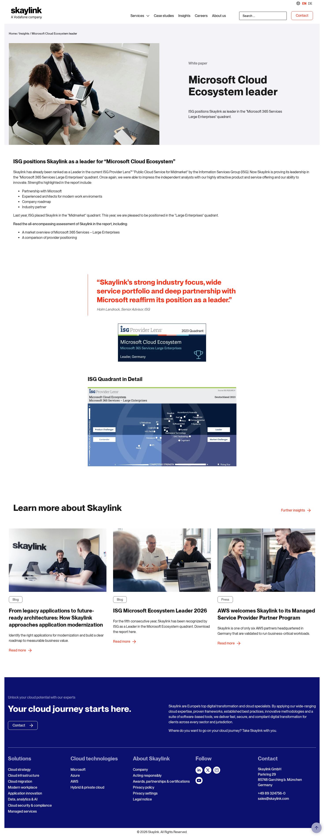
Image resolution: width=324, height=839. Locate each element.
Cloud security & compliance (30, 805)
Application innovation (25, 793)
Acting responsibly (147, 775)
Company (140, 769)
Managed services (22, 811)
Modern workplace (22, 787)
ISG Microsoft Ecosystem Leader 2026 (160, 610)
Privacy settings (145, 793)
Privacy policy (143, 787)
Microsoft (78, 769)
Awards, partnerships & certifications (161, 781)
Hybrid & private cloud (87, 787)
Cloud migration (20, 781)
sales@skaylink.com (273, 799)
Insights (24, 33)
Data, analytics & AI (22, 799)
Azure (75, 775)
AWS (74, 781)
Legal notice (142, 799)
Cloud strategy (19, 769)
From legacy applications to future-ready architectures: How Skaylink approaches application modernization (56, 617)
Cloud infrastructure (23, 775)
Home (13, 33)
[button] (316, 827)
